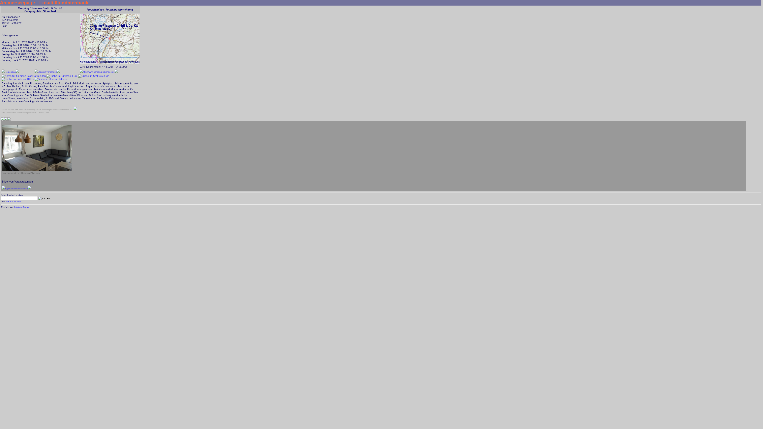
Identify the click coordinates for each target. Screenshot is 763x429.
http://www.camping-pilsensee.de (99, 72)
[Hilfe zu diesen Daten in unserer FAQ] (75, 110)
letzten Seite (21, 207)
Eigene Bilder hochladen (16, 188)
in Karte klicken (13, 201)
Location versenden (47, 72)
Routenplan (10, 72)
